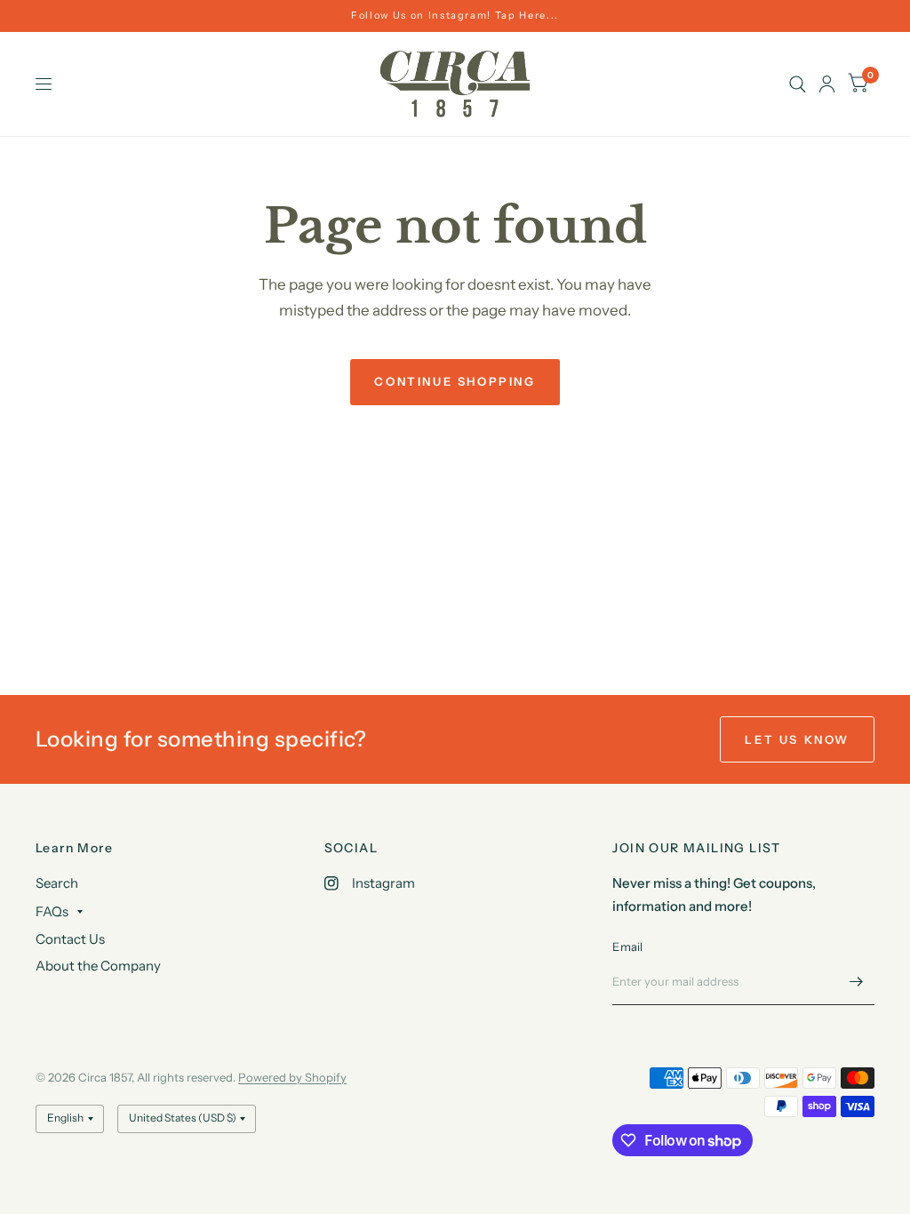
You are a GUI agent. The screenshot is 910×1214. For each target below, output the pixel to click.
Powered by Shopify (292, 1077)
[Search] (797, 84)
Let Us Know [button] (797, 739)
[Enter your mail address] (856, 982)
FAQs (52, 911)
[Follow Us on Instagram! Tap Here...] (455, 15)
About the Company (98, 965)
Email (627, 946)
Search (57, 883)
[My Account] (827, 84)
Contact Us (70, 938)
